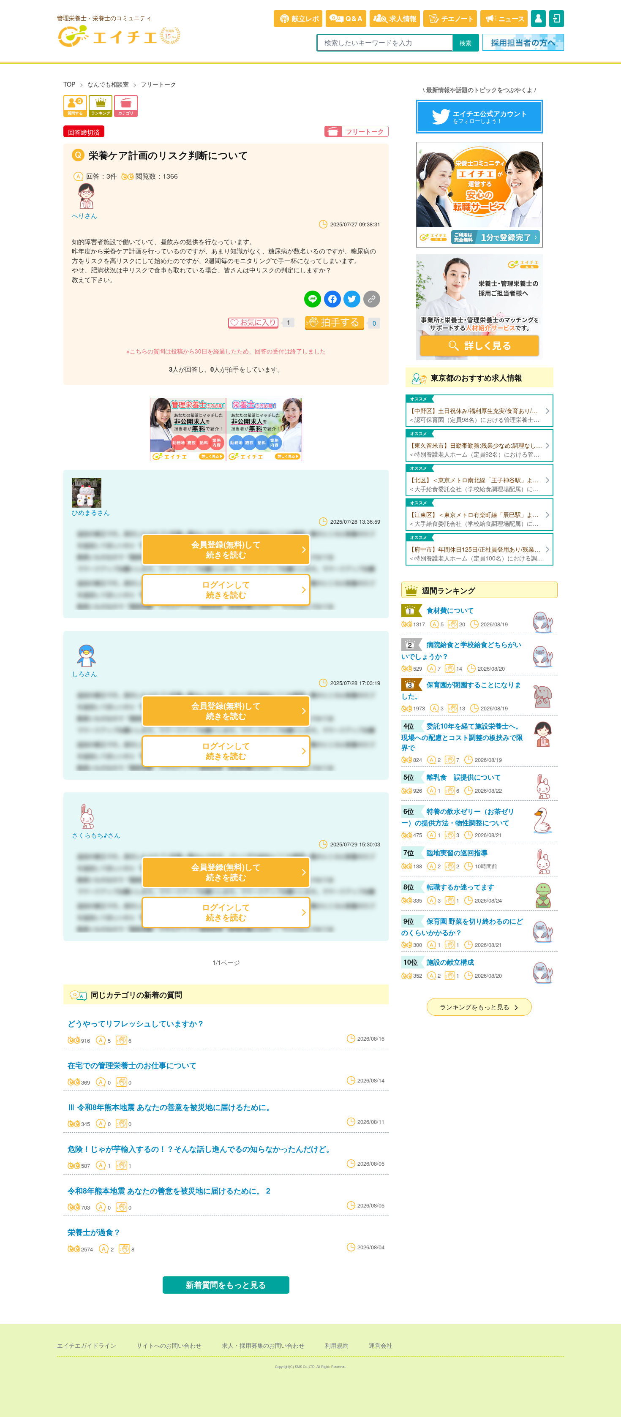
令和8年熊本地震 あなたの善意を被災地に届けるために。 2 (169, 1190)
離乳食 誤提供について (464, 777)
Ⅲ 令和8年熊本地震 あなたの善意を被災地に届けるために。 (171, 1107)
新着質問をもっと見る (226, 1284)
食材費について (450, 610)
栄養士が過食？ (94, 1232)
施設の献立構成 (450, 962)
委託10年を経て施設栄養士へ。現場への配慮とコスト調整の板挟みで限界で (462, 736)
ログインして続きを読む (226, 589)
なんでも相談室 (108, 83)
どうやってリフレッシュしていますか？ (136, 1023)
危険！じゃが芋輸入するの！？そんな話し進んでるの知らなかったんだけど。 (201, 1148)
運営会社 (380, 1345)
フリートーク (158, 83)
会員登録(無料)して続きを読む (226, 549)
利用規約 (337, 1345)
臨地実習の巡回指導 (457, 852)
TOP (69, 83)
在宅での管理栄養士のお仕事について (132, 1065)
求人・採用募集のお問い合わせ (263, 1345)
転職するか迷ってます (460, 887)
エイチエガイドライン (86, 1345)
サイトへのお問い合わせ (169, 1345)
